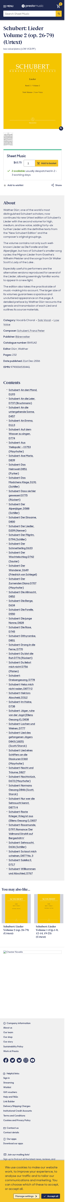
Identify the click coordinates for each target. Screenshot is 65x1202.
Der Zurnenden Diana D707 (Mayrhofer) (22, 583)
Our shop (7, 1037)
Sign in (6, 1078)
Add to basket (48, 163)
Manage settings (24, 1196)
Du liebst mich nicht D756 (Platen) (20, 667)
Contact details (11, 1132)
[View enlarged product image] (32, 91)
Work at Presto (11, 1051)
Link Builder (9, 1101)
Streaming (8, 1082)
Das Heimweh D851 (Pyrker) (18, 469)
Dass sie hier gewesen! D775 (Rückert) (22, 495)
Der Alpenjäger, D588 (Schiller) (19, 508)
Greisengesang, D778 (22, 680)
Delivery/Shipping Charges (16, 1106)
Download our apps (13, 1143)
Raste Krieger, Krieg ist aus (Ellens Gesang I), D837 (23, 816)
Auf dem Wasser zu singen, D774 (20, 434)
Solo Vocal (44, 320)
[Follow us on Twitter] (13, 1060)
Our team (8, 1032)
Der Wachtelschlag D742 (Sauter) (21, 557)
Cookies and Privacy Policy (16, 1120)
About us (7, 1027)
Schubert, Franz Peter (31, 330)
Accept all (52, 1196)
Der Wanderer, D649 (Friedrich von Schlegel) (23, 570)
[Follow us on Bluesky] (20, 1060)
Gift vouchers (10, 1092)
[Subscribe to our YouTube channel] (33, 1060)
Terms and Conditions (14, 1115)
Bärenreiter (23, 336)
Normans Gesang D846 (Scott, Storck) (21, 790)
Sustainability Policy (13, 1046)
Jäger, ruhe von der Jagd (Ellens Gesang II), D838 (21, 715)
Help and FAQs (10, 1096)
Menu (10, 6)
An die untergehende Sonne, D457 (21, 412)
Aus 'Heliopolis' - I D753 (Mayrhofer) (20, 447)
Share (58, 185)
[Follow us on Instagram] (26, 1060)
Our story (8, 1041)
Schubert (14, 390)
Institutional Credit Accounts (17, 1110)
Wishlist (7, 1087)
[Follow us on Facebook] (6, 1060)
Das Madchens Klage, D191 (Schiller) (22, 482)
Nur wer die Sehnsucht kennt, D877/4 (22, 803)
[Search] (59, 14)
